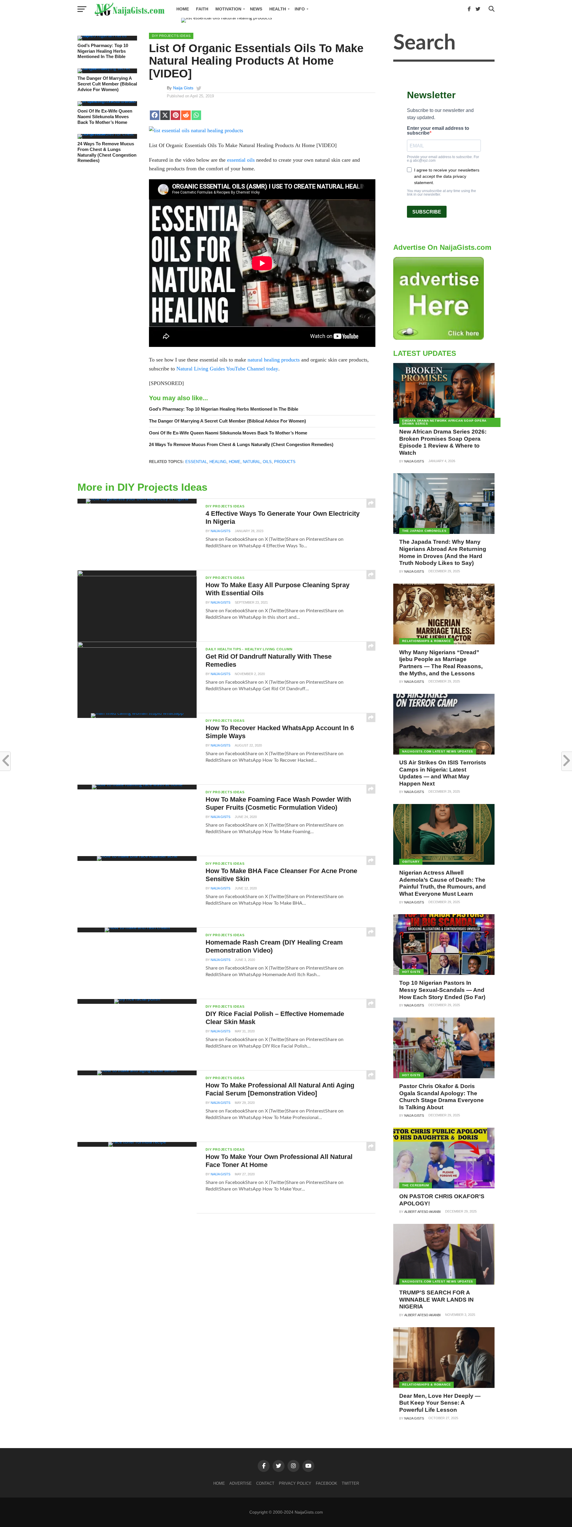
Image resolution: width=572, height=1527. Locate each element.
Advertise (240, 1483)
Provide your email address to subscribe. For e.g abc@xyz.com (443, 158)
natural (251, 461)
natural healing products (274, 360)
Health (277, 9)
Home (182, 9)
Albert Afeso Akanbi (422, 1211)
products (285, 461)
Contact (265, 1483)
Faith (202, 9)
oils (267, 461)
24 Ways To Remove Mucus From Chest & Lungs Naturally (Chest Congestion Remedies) (106, 152)
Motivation (228, 9)
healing (217, 461)
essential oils (241, 160)
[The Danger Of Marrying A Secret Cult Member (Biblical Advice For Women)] (107, 68)
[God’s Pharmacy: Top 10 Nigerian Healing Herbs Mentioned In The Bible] (107, 35)
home (234, 461)
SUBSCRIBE (426, 211)
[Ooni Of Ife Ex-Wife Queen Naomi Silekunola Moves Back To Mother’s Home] (107, 101)
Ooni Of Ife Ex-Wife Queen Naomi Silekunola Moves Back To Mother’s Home (104, 116)
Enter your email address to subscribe (438, 130)
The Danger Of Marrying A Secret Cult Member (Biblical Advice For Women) (107, 84)
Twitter (350, 1483)
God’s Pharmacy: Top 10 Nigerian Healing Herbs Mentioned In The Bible (102, 51)
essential (196, 461)
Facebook (326, 1483)
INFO (300, 9)
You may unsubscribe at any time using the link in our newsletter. (441, 192)
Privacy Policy (295, 1483)
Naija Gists (183, 87)
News (256, 9)
